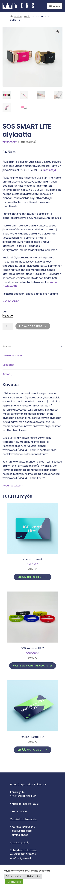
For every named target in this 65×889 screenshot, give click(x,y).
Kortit (27, 16)
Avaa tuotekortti (13, 485)
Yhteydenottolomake (23, 850)
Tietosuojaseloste (21, 831)
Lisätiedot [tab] (8, 365)
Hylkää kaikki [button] (33, 876)
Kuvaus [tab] (7, 346)
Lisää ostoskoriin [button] (33, 577)
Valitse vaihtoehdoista (32, 665)
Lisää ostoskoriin (33, 326)
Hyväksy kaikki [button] (14, 881)
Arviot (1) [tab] (8, 374)
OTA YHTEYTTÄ (19, 842)
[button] (57, 31)
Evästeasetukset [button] (14, 876)
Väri (5, 311)
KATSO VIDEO (11, 301)
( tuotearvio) (27, 142)
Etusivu (18, 16)
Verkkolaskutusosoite (23, 819)
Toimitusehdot (19, 835)
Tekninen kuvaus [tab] (13, 355)
